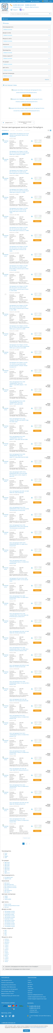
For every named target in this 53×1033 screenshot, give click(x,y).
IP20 (5, 932)
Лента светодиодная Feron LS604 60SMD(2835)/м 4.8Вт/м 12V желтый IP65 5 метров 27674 (19, 683)
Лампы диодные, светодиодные (9, 989)
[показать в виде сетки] (49, 130)
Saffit (5, 854)
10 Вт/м (6, 946)
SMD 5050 (7, 864)
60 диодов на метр (9, 914)
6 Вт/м (6, 951)
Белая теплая (7, 904)
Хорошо (26, 1030)
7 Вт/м (6, 961)
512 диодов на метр (9, 924)
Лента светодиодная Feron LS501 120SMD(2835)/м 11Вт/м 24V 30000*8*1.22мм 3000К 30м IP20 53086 (18, 438)
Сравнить (32, 141)
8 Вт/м (6, 955)
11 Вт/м (6, 948)
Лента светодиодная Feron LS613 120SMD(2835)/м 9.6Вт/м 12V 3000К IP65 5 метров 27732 (19, 735)
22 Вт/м (6, 958)
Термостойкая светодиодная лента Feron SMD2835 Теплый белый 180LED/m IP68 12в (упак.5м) (19, 135)
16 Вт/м (6, 952)
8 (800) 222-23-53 (30, 5)
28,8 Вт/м (6, 942)
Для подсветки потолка (10, 886)
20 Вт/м (6, 949)
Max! (23, 9)
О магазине (30, 988)
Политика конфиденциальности (35, 994)
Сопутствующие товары (10, 85)
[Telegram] (10, 1016)
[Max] (13, 1016)
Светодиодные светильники (8, 984)
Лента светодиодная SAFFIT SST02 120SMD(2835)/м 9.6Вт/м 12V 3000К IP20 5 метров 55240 (19, 562)
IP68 (5, 935)
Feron (5, 853)
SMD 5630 (7, 868)
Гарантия (30, 990)
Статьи (29, 980)
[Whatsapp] (6, 1016)
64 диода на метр (8, 918)
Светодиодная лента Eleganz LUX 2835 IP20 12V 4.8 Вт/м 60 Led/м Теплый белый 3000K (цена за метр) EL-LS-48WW (19, 153)
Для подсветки (8, 890)
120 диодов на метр (9, 912)
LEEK (5, 857)
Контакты (30, 992)
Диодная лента (9, 122)
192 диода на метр (9, 921)
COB (5, 871)
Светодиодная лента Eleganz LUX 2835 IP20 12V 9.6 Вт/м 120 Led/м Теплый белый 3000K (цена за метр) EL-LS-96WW (19, 172)
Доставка (30, 986)
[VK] (2, 1016)
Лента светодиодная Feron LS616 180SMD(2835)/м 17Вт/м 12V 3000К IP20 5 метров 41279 (19, 786)
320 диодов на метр (9, 923)
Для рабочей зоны (9, 884)
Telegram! (15, 9)
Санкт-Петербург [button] (35, 1)
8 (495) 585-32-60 (18, 5)
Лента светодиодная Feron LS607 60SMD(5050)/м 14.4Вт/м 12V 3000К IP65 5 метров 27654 (19, 820)
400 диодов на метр (9, 920)
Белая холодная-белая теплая (11, 905)
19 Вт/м (6, 960)
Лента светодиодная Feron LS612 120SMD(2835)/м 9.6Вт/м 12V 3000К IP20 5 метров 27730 (19, 717)
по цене (13, 130)
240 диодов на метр (9, 911)
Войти (51, 1)
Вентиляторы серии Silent (7, 991)
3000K (6, 896)
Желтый (6, 907)
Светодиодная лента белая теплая (24, 122)
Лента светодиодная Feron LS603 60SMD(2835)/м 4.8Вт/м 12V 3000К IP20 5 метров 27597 (18, 597)
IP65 (5, 930)
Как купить (30, 984)
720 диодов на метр (9, 926)
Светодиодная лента (6, 980)
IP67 (5, 933)
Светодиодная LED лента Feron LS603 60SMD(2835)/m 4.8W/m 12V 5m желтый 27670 (18, 580)
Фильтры (6, 23)
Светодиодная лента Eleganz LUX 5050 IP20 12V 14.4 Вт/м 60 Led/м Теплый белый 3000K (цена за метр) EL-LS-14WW (19, 229)
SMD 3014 (7, 867)
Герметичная (7, 878)
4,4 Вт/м (6, 954)
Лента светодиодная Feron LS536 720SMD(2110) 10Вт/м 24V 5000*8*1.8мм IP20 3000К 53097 (18, 420)
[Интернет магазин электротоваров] (5, 7)
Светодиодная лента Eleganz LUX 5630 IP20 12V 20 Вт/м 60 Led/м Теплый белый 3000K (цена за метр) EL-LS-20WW (19, 191)
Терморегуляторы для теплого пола (10, 995)
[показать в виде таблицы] (50, 130)
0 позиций (47, 1)
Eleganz (6, 856)
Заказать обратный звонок (32, 7)
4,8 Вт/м (6, 939)
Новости (30, 982)
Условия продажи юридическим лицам (37, 998)
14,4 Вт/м (6, 940)
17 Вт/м (6, 957)
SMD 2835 (7, 865)
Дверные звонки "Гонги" (7, 993)
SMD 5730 (7, 870)
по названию (19, 130)
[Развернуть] (3, 122)
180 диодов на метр (9, 915)
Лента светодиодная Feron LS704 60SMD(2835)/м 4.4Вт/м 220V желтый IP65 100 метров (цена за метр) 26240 (19, 509)
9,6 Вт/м (6, 943)
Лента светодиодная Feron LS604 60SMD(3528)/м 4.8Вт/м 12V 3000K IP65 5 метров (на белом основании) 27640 (18, 649)
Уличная (6, 889)
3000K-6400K (7, 899)
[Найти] (50, 14)
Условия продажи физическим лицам (37, 996)
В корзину (37, 145)
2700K (6, 897)
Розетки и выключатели (7, 982)
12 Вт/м (6, 945)
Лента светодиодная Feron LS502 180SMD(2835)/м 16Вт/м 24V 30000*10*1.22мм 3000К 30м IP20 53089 (18, 455)
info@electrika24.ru (17, 7)
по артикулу (27, 130)
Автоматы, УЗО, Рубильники (8, 987)
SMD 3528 (7, 862)
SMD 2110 (7, 873)
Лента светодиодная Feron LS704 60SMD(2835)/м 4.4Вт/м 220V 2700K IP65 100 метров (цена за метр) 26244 (18, 526)
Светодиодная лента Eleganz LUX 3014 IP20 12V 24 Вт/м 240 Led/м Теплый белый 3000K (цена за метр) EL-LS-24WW (19, 327)
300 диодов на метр (9, 917)
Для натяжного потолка (10, 887)
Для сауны (7, 892)
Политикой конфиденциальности (38, 1027)
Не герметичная (8, 877)
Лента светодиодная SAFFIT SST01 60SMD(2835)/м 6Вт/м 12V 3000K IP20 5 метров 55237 (18, 544)
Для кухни (7, 883)
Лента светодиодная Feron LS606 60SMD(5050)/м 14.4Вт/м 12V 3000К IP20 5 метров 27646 (19, 752)
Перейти (26, 95)
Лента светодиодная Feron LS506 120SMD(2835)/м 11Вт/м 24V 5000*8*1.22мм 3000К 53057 (17, 402)
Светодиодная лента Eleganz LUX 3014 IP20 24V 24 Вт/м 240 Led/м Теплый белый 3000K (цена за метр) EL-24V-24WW (19, 346)
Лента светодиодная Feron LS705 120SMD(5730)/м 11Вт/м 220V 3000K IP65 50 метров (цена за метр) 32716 (18, 615)
